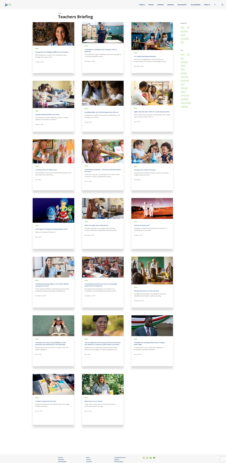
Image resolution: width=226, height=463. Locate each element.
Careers (88, 459)
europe (183, 66)
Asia (188, 27)
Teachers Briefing (186, 103)
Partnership (184, 88)
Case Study (184, 31)
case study (184, 62)
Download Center (120, 457)
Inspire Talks (184, 77)
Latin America (185, 39)
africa (182, 55)
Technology (184, 107)
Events (183, 69)
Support (116, 459)
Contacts (89, 461)
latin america (185, 81)
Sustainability (184, 99)
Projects (183, 92)
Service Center (185, 95)
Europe (183, 35)
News (37, 48)
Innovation (184, 73)
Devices (60, 457)
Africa (182, 27)
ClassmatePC (62, 461)
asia (188, 55)
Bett (182, 58)
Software (61, 459)
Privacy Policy (118, 461)
